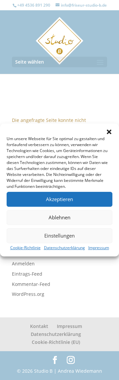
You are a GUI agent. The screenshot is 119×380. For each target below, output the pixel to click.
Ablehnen (59, 217)
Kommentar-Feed (31, 284)
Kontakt (39, 326)
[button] (109, 132)
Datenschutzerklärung (64, 247)
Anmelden (23, 263)
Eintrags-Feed (27, 274)
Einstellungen (59, 235)
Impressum (98, 247)
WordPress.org (28, 294)
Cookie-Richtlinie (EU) (56, 342)
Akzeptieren (59, 199)
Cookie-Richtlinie (25, 247)
